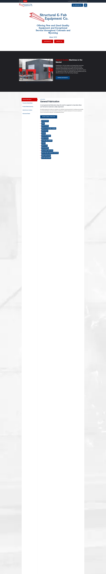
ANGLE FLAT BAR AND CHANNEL (49, 128)
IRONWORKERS (45, 120)
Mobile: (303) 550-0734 (83, 1)
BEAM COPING (45, 138)
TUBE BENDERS (45, 148)
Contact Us (59, 41)
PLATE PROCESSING (46, 135)
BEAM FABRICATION (46, 155)
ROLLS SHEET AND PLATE (47, 150)
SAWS (43, 123)
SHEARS (43, 133)
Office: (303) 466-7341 (73, 1)
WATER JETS (44, 145)
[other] (20, 1)
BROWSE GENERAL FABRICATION (48, 116)
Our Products (47, 41)
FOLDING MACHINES (46, 157)
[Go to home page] (27, 5)
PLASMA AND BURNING (47, 140)
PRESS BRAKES (45, 125)
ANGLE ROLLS (45, 130)
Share (25, 1)
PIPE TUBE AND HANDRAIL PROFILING (50, 152)
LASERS (43, 143)
